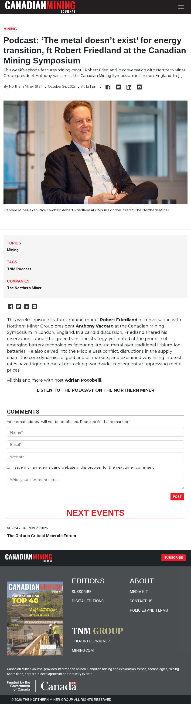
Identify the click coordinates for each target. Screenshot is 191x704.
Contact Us (141, 601)
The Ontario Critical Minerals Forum (41, 535)
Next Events (95, 513)
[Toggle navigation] (181, 7)
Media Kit (139, 591)
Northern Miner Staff (26, 86)
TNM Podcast (19, 269)
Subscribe (173, 557)
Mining (10, 29)
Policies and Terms (149, 610)
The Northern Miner (24, 288)
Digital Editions (88, 601)
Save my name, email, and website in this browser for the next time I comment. (84, 467)
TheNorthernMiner (91, 641)
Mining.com (83, 650)
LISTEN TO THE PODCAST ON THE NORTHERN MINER (95, 390)
